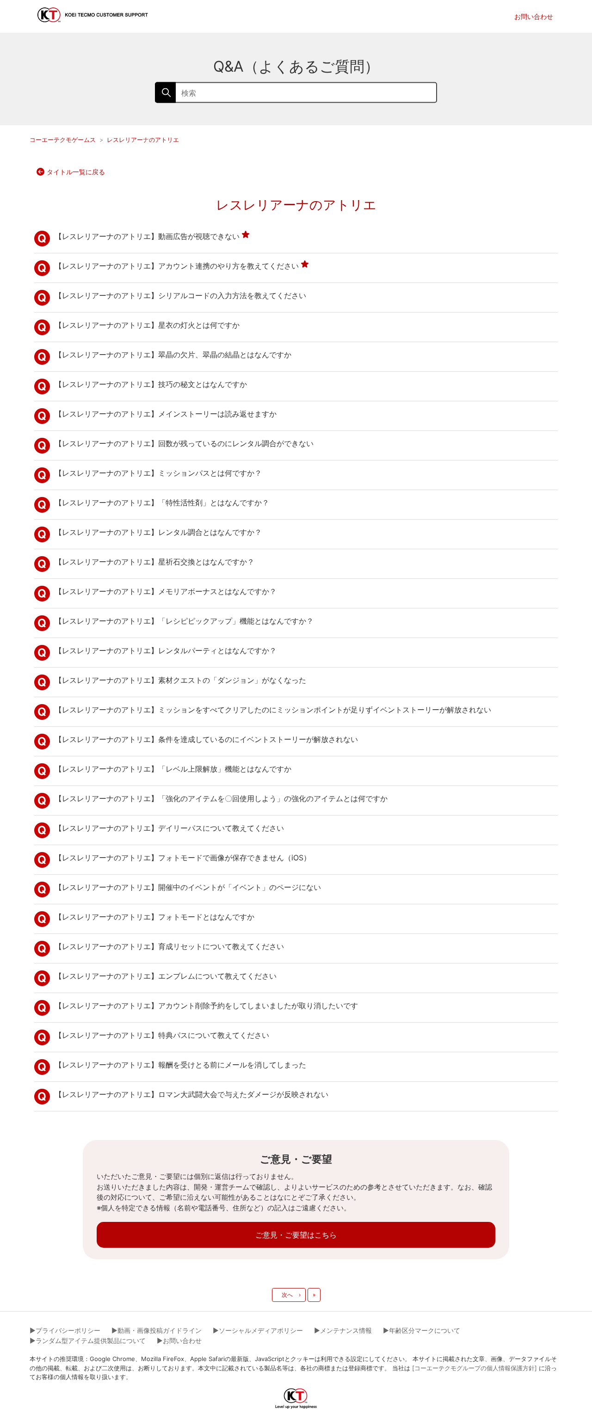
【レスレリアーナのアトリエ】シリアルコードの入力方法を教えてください (180, 295)
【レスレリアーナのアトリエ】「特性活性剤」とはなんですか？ (162, 502)
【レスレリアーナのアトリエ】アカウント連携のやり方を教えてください (177, 265)
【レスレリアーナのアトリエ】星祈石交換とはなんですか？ (154, 561)
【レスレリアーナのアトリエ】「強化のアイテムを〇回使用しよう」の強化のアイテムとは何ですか (221, 798)
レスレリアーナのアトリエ (143, 139)
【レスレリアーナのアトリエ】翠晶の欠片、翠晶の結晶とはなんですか (173, 354)
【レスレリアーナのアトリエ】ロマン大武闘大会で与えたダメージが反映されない (191, 1094)
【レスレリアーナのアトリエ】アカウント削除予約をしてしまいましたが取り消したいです (206, 1005)
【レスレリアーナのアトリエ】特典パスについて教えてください (162, 1035)
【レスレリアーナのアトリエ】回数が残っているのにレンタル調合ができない (184, 443)
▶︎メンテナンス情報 (343, 1330)
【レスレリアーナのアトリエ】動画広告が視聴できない (147, 236)
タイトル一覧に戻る (76, 172)
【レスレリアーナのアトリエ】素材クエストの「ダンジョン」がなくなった (180, 680)
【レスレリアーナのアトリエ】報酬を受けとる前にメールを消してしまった (180, 1064)
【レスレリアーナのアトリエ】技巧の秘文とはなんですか (151, 384)
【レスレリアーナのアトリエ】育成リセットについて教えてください (169, 946)
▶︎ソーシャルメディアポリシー (258, 1330)
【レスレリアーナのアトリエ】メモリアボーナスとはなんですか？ (166, 591)
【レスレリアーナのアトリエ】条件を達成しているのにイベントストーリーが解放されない (206, 739)
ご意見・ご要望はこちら (296, 1234)
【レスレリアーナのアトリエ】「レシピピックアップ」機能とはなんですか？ (184, 621)
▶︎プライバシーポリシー (65, 1330)
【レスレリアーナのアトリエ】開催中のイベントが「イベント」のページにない (188, 887)
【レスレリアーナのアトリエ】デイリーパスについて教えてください (169, 828)
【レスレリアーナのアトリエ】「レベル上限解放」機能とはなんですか (173, 768)
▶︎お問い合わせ (179, 1340)
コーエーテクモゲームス (63, 139)
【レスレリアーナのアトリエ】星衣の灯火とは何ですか (147, 325)
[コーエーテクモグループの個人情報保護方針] (474, 1368)
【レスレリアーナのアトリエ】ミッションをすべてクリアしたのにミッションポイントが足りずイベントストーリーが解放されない (273, 709)
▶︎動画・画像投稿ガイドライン (156, 1330)
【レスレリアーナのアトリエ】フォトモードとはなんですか (154, 916)
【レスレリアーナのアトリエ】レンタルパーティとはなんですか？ (166, 650)
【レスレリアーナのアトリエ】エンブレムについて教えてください (166, 976)
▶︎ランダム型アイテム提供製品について (88, 1340)
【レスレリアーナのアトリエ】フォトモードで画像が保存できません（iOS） (183, 857)
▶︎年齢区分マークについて (421, 1330)
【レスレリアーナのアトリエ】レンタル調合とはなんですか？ (158, 532)
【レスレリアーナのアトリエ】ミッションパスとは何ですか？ (158, 473)
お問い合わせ (533, 16)
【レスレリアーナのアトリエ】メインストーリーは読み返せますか (166, 413)
